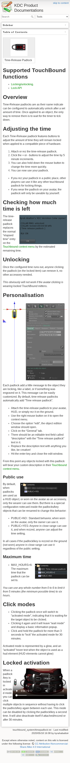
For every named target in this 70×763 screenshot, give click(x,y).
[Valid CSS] (28, 754)
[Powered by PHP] (42, 751)
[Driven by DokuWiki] (42, 754)
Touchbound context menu (19, 246)
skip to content (61, 3)
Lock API (16, 88)
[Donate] (28, 751)
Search (32, 16)
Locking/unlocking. (22, 84)
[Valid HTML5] (56, 751)
